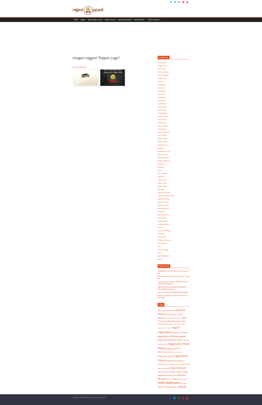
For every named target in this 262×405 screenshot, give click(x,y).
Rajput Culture (162, 180)
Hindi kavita (161, 94)
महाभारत (177, 383)
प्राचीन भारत (185, 379)
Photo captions (163, 173)
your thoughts (154, 20)
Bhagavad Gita (163, 318)
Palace (160, 170)
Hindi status (161, 101)
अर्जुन (179, 379)
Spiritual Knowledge (164, 231)
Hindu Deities (162, 107)
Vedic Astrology (163, 250)
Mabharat (161, 148)
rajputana (164, 332)
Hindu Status (162, 123)
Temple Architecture (164, 240)
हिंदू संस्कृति (176, 387)
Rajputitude (166, 368)
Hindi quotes (162, 97)
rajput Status (176, 371)
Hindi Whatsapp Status (175, 321)
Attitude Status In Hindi (174, 314)
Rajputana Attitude (164, 192)
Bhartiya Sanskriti (163, 72)
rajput (175, 327)
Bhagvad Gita (162, 66)
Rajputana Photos (164, 199)
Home (76, 20)
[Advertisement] (131, 37)
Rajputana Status (95, 20)
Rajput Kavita (110, 20)
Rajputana (161, 189)
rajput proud (177, 368)
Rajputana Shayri (125, 20)
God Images (162, 91)
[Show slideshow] (79, 67)
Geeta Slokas (162, 85)
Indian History (162, 135)
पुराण (181, 379)
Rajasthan (161, 177)
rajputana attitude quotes (172, 336)
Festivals (160, 81)
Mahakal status (163, 154)
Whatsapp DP (139, 20)
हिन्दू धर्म (182, 386)
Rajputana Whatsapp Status (171, 364)
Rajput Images (162, 186)
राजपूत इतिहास (184, 383)
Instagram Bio (162, 145)
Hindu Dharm (162, 110)
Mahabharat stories (164, 151)
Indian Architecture (164, 132)
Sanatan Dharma (163, 224)
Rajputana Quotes (166, 356)
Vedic (159, 246)
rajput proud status (164, 372)
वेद (163, 387)
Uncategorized (162, 243)
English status (162, 78)
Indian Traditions (163, 139)
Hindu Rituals (162, 120)
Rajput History (162, 183)
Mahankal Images (163, 158)
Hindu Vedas (162, 129)
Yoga (159, 253)
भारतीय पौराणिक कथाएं (163, 256)
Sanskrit (160, 227)
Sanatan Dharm (163, 221)
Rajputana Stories (163, 208)
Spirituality (161, 234)
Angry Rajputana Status (166, 310)
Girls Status (161, 88)
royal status (172, 375)
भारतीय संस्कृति (165, 383)
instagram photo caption (175, 324)
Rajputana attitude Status (170, 339)
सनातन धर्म (166, 387)
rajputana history (178, 352)
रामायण (159, 259)
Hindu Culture (162, 104)
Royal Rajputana (163, 215)
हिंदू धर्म (172, 387)
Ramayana (161, 212)
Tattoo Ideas (162, 237)
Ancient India (162, 62)
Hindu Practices (163, 116)
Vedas (174, 379)
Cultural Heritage (163, 75)
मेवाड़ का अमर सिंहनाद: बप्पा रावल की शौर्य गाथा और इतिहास (173, 292)
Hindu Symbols (162, 126)
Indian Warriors (163, 142)
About (83, 20)
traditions (169, 379)
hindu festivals (162, 113)
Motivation (161, 164)
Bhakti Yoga (162, 69)
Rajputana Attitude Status (166, 196)
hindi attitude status (175, 318)
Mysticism (161, 167)
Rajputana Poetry (163, 202)
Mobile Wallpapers (164, 161)
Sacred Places (162, 218)
